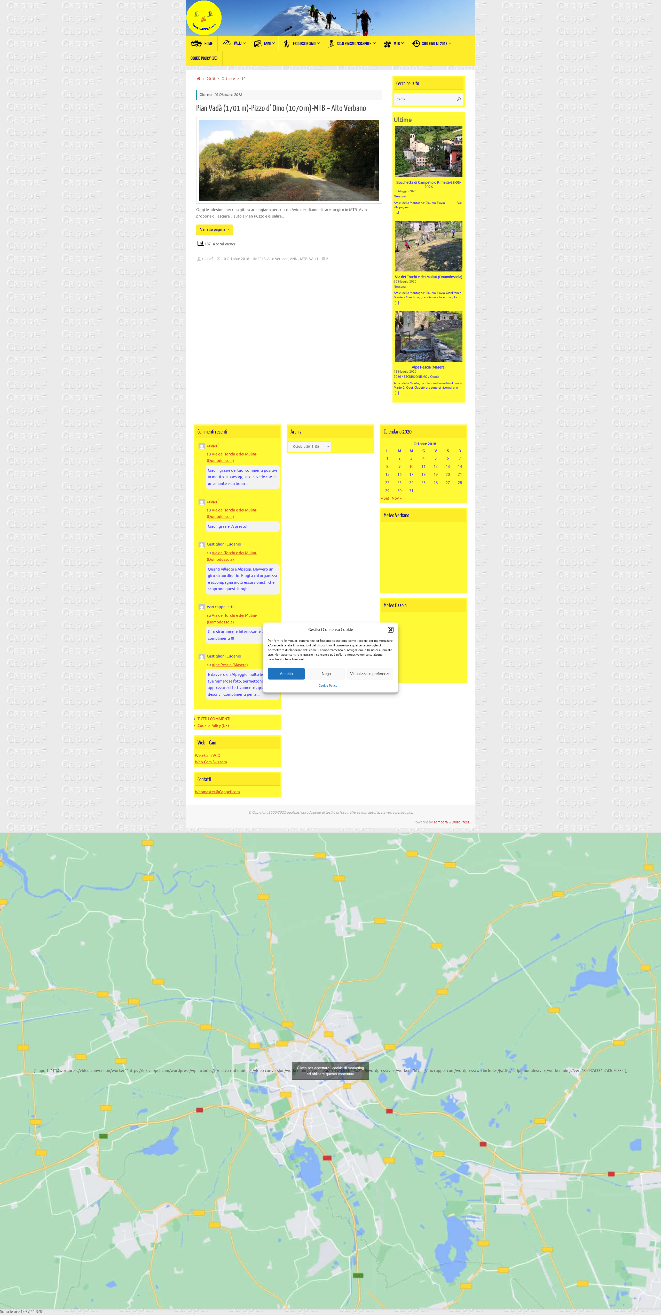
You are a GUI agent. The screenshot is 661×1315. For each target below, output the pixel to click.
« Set (385, 498)
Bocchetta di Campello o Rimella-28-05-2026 (428, 185)
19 (436, 474)
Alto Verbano (277, 259)
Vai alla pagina (212, 229)
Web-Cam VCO (208, 755)
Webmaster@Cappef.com (217, 792)
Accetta (286, 673)
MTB (304, 259)
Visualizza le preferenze (370, 673)
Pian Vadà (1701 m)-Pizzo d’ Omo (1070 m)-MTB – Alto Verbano (281, 108)
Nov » (397, 498)
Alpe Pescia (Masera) (429, 367)
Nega (326, 673)
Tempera (441, 822)
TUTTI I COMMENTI (214, 719)
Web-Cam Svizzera (211, 762)
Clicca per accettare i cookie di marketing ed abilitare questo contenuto (330, 1071)
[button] (390, 629)
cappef (207, 259)
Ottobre (228, 79)
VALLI (313, 259)
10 (411, 466)
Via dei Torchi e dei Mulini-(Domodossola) (428, 277)
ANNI (294, 259)
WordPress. (461, 822)
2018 (211, 79)
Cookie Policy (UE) (213, 725)
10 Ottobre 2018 (235, 259)
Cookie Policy (328, 685)
